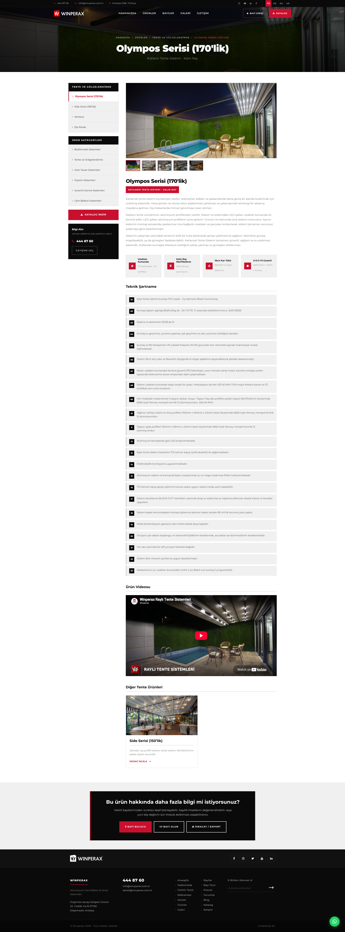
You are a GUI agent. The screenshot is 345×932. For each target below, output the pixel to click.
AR (288, 3)
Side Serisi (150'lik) (85, 106)
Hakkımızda (127, 13)
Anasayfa (123, 37)
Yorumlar (209, 895)
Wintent (79, 116)
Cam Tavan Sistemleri (87, 170)
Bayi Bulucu (136, 826)
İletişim (203, 13)
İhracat (208, 890)
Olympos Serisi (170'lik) (89, 96)
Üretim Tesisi (186, 890)
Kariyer (182, 900)
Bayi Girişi (256, 13)
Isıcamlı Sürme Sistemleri (89, 190)
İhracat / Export (207, 826)
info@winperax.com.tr (91, 3)
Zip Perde (80, 127)
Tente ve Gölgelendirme (171, 37)
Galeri (186, 13)
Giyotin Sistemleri (84, 180)
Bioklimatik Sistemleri (87, 149)
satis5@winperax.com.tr (137, 890)
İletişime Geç (85, 250)
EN (274, 3)
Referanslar (185, 895)
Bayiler (168, 13)
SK (273, 926)
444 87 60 (63, 3)
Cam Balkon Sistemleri (88, 200)
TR (268, 3)
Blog (206, 900)
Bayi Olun (170, 826)
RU (281, 3)
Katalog (281, 13)
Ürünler (149, 13)
